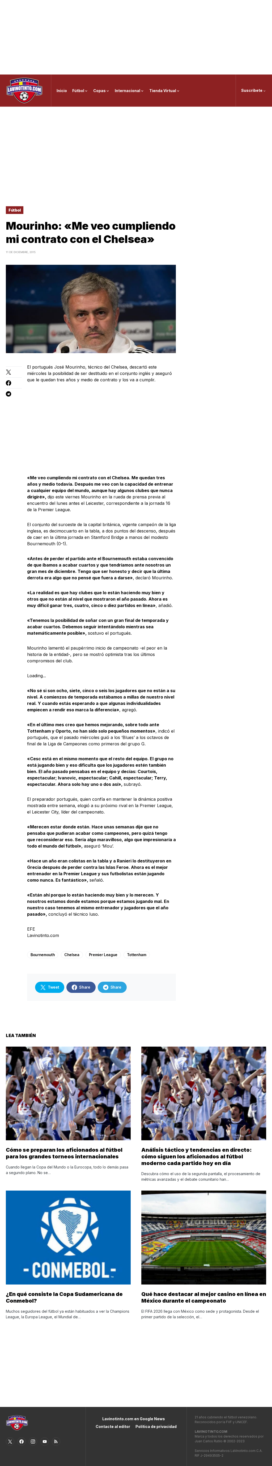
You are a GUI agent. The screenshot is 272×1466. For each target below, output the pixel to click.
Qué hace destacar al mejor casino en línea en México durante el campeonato (203, 1297)
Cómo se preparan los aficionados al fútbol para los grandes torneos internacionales (64, 1153)
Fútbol (14, 210)
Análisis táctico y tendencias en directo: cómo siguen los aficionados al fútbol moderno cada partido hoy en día (196, 1156)
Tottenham (136, 954)
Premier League (103, 954)
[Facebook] (21, 1441)
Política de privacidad (156, 1426)
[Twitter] (10, 1441)
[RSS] (56, 1441)
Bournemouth (43, 954)
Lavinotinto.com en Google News (133, 1419)
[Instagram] (33, 1441)
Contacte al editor (113, 1426)
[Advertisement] (136, 37)
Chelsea (71, 954)
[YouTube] (44, 1441)
